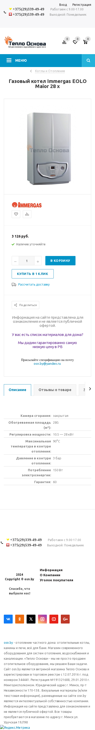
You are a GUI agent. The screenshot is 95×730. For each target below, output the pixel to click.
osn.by (9, 642)
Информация (51, 570)
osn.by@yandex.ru (47, 363)
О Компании (50, 575)
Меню (21, 60)
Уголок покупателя (56, 580)
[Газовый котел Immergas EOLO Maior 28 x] (48, 190)
